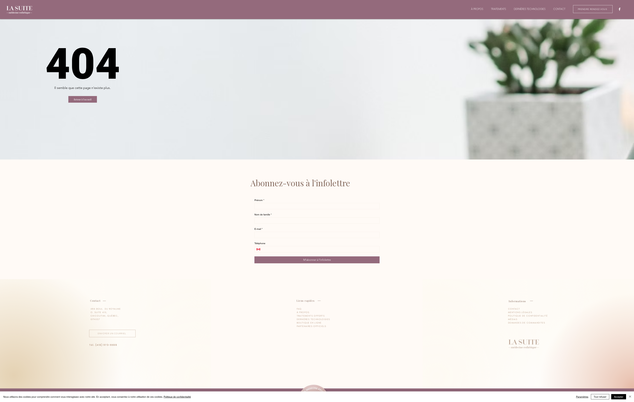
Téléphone (259, 243)
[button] (82, 99)
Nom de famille (263, 214)
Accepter (618, 396)
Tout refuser (600, 396)
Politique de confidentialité (177, 396)
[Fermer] (630, 396)
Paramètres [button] (582, 396)
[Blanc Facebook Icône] (619, 9)
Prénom (259, 200)
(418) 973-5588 (106, 345)
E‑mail (258, 229)
